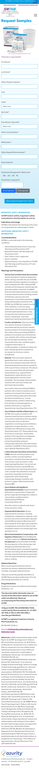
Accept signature (9, 191)
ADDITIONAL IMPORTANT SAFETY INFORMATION (15, 232)
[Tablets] (19, 39)
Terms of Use (5, 764)
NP (13, 176)
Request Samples (16, 21)
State (3, 102)
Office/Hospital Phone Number (13, 152)
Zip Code (5, 112)
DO (9, 176)
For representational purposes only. (19, 53)
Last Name (5, 72)
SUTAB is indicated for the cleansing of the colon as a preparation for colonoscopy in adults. (19, 224)
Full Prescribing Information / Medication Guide (28, 5)
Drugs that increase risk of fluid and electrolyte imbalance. (19, 586)
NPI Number (6, 142)
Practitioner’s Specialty (10, 122)
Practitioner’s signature (10, 180)
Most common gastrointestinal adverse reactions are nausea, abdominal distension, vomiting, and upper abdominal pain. (18, 567)
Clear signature (23, 191)
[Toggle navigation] (35, 15)
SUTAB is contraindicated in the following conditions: (16, 240)
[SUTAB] (10, 12)
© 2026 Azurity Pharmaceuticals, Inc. (13, 759)
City (3, 92)
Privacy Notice (15, 764)
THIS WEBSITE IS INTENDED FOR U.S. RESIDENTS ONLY (19, 1)
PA (17, 176)
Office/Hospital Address (10, 82)
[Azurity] (12, 753)
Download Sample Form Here (19, 201)
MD (4, 176)
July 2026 (27, 761)
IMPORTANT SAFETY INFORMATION (15, 212)
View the (4, 629)
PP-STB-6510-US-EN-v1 (9, 625)
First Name (5, 62)
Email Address (7, 162)
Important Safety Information (10, 5)
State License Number (10, 132)
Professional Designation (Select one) (15, 174)
